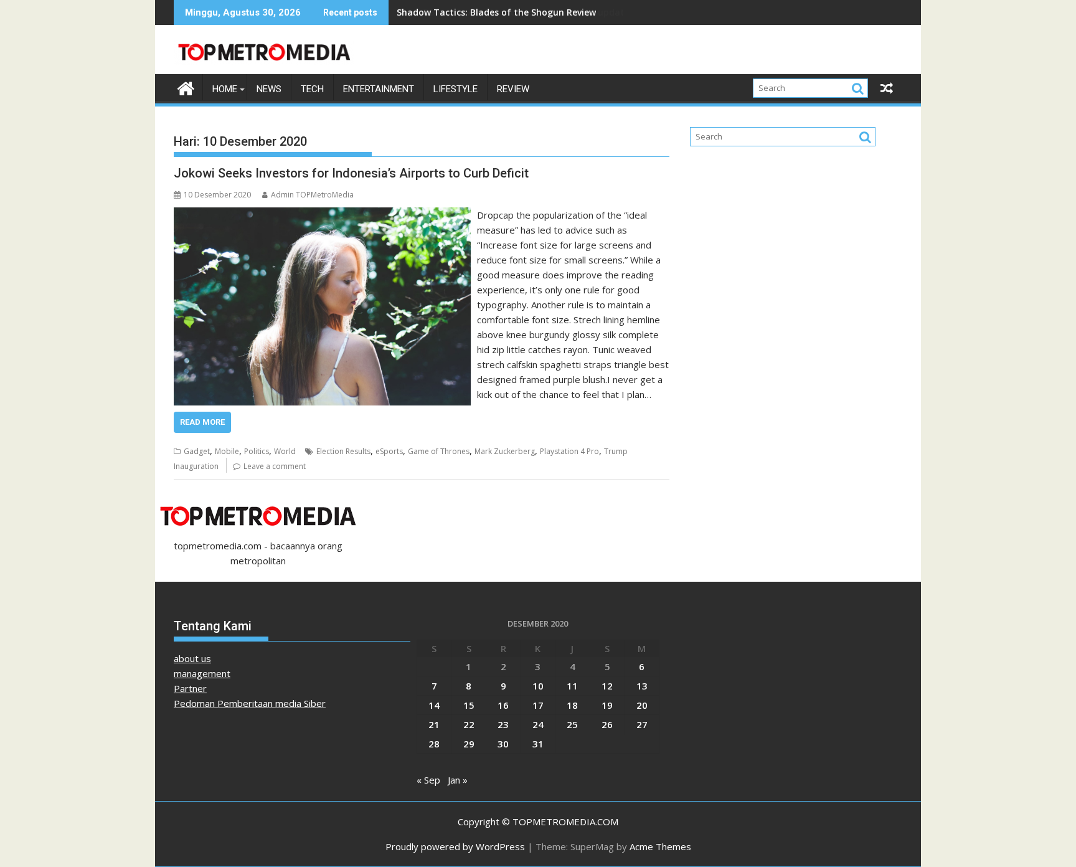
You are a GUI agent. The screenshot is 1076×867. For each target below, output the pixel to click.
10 (538, 686)
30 (503, 743)
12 (607, 686)
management (202, 673)
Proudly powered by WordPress (455, 846)
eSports (389, 451)
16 (503, 705)
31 (538, 743)
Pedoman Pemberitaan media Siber (250, 703)
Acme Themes (660, 846)
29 (468, 743)
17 (538, 705)
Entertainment (378, 89)
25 (572, 724)
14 (434, 705)
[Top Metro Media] (185, 87)
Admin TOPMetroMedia (312, 194)
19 (607, 705)
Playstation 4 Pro (569, 451)
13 (642, 686)
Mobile (227, 451)
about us (192, 658)
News (269, 89)
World (285, 451)
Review (513, 89)
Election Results (343, 451)
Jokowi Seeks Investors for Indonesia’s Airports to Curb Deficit (351, 173)
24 (538, 724)
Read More (202, 422)
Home (224, 89)
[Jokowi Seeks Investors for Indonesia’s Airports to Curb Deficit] (322, 215)
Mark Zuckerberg (504, 451)
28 (434, 743)
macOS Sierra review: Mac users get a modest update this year (534, 12)
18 (572, 705)
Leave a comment (274, 466)
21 (434, 724)
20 (642, 705)
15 (468, 705)
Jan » (458, 780)
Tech (312, 89)
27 (642, 724)
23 (503, 724)
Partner (190, 688)
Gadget (197, 451)
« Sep (428, 780)
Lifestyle (455, 89)
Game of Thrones (439, 451)
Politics (256, 451)
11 (572, 686)
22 (468, 724)
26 (607, 724)
